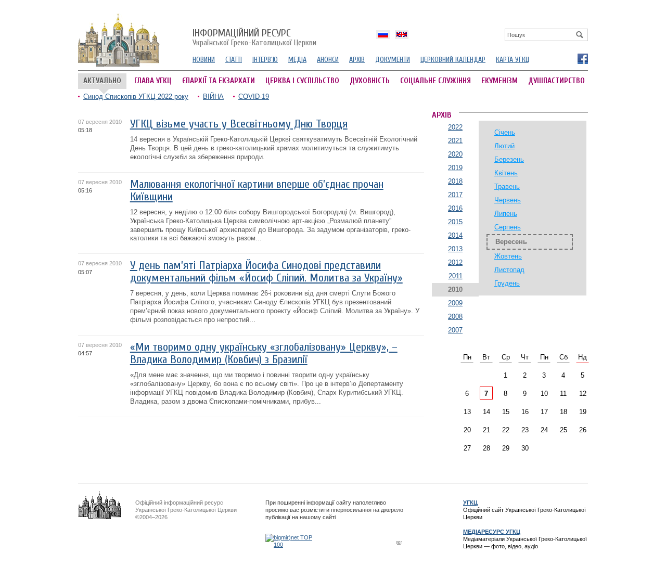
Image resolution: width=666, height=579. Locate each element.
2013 (455, 249)
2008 (455, 316)
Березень (509, 159)
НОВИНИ (204, 59)
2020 (455, 154)
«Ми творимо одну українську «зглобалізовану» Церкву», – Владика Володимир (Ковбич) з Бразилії (264, 353)
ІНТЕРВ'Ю (265, 59)
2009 (455, 303)
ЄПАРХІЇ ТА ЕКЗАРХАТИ (218, 80)
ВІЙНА (213, 96)
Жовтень (508, 256)
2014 (455, 235)
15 (505, 412)
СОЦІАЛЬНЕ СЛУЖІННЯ (435, 80)
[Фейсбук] (582, 58)
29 (505, 448)
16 (525, 412)
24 (544, 430)
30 (525, 448)
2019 (455, 168)
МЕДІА (297, 59)
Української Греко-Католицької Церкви (254, 38)
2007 (455, 330)
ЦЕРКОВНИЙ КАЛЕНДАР (452, 59)
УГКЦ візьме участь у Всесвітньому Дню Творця (239, 124)
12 (582, 393)
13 (467, 412)
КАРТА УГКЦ (512, 59)
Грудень (507, 283)
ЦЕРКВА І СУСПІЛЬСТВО (302, 80)
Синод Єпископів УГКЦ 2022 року (135, 96)
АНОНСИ (328, 59)
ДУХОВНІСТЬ (370, 80)
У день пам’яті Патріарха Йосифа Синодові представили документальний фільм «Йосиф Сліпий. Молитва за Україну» (266, 272)
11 (563, 393)
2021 (455, 141)
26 (582, 430)
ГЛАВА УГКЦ (153, 80)
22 (505, 430)
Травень (507, 186)
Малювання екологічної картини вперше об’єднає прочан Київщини (256, 190)
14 (486, 412)
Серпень (507, 227)
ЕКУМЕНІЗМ (499, 80)
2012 (455, 262)
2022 (455, 127)
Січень (504, 132)
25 (563, 430)
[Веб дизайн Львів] (400, 542)
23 (525, 430)
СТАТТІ (233, 59)
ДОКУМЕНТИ (392, 59)
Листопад (509, 270)
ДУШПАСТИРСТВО (556, 80)
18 (563, 412)
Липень (505, 213)
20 (467, 430)
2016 (455, 208)
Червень (507, 200)
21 (486, 430)
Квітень (506, 173)
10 (544, 393)
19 (582, 412)
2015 (455, 222)
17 (544, 412)
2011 (456, 276)
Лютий (504, 146)
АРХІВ (357, 59)
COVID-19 (253, 96)
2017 (455, 195)
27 (467, 448)
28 (486, 448)
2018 (455, 181)
